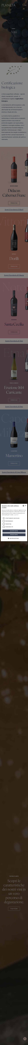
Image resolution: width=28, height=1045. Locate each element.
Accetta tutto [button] (14, 531)
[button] (14, 538)
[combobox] (23, 506)
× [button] (25, 505)
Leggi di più (16, 514)
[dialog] (14, 522)
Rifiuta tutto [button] (14, 534)
